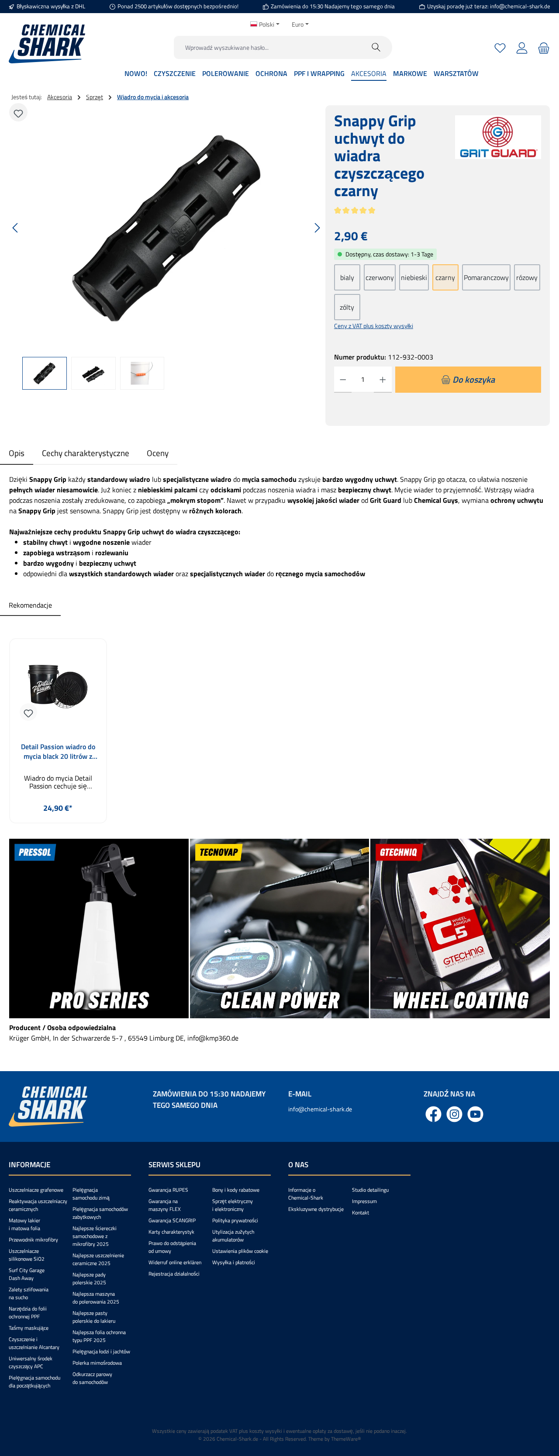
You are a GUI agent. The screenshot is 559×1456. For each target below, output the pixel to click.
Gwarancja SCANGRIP (172, 1220)
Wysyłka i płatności (233, 1262)
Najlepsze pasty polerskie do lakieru (93, 1317)
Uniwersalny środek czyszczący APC (30, 1362)
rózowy (527, 277)
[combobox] (267, 47)
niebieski (414, 277)
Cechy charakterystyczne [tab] (85, 452)
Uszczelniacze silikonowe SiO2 (27, 1255)
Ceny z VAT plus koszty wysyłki (373, 325)
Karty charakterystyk (171, 1232)
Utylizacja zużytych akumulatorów (233, 1236)
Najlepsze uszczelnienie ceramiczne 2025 (98, 1259)
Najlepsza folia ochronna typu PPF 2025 (99, 1336)
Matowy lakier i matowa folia (24, 1224)
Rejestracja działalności (174, 1273)
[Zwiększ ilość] (383, 380)
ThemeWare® (346, 1439)
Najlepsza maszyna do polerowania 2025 (95, 1298)
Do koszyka (58, 828)
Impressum (364, 1201)
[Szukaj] (376, 47)
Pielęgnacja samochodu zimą (91, 1194)
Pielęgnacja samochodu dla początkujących (34, 1381)
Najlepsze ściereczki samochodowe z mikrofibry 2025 (94, 1236)
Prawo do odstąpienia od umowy (172, 1247)
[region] (166, 247)
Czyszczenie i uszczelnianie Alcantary (34, 1343)
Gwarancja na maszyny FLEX (164, 1205)
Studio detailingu (370, 1190)
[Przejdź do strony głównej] (47, 43)
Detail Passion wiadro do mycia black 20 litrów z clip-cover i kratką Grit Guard (58, 751)
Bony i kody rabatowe (235, 1190)
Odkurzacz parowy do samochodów (92, 1378)
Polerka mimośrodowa (97, 1363)
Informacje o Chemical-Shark (305, 1194)
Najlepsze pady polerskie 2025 (89, 1278)
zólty (347, 307)
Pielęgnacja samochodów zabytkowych (100, 1213)
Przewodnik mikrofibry (33, 1239)
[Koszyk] (542, 47)
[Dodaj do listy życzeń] (18, 112)
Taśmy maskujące (28, 1328)
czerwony (380, 277)
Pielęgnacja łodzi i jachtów (101, 1351)
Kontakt (360, 1212)
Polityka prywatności (235, 1220)
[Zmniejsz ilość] (343, 380)
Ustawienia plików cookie (240, 1251)
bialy (347, 277)
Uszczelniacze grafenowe (36, 1190)
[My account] (522, 47)
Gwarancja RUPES (168, 1190)
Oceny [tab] (158, 452)
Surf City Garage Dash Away (27, 1274)
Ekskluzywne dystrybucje (316, 1209)
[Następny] (317, 228)
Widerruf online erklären (174, 1262)
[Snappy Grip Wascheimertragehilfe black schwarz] (166, 227)
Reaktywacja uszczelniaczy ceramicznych (38, 1205)
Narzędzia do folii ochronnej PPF (28, 1312)
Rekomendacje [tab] (30, 605)
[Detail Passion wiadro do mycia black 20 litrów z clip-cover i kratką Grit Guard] (58, 689)
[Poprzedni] (15, 228)
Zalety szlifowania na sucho (28, 1293)
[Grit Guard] (498, 160)
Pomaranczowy (486, 277)
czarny (445, 277)
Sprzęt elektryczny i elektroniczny (232, 1205)
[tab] (16, 453)
